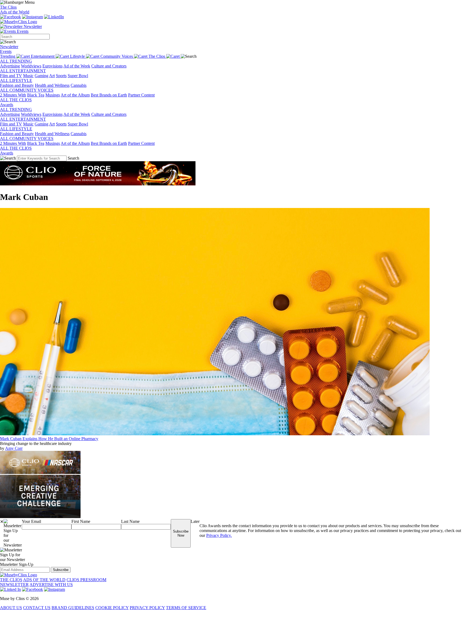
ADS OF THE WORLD (44, 579)
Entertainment (43, 56)
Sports (61, 75)
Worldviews (31, 66)
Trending (8, 56)
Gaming (41, 75)
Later (195, 521)
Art (52, 75)
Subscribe (60, 570)
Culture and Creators (108, 66)
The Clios (8, 7)
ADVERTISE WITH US (51, 584)
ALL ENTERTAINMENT (23, 71)
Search (73, 158)
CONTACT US (36, 607)
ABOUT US (11, 607)
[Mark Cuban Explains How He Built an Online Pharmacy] (215, 434)
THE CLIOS (11, 579)
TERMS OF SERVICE (186, 607)
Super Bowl (78, 75)
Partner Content (141, 95)
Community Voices (117, 56)
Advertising (10, 66)
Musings (52, 95)
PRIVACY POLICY (147, 607)
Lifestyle (78, 56)
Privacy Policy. (219, 535)
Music (28, 75)
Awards (6, 104)
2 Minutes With (13, 95)
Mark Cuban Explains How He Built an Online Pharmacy (49, 438)
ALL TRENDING (16, 61)
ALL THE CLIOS (16, 100)
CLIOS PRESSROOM (86, 579)
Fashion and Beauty (17, 85)
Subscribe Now (181, 533)
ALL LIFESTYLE (16, 80)
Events (22, 31)
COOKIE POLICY (112, 607)
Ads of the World (14, 12)
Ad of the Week (76, 66)
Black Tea (35, 95)
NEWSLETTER (14, 584)
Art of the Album (75, 95)
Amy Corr (14, 448)
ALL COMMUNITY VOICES (26, 90)
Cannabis (78, 85)
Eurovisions (52, 66)
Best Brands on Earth (109, 95)
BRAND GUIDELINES (73, 607)
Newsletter (32, 26)
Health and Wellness (52, 85)
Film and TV (11, 75)
